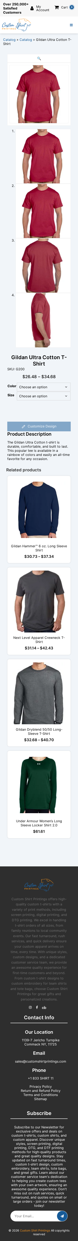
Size (10, 395)
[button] (39, 58)
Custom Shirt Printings (35, 1230)
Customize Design (41, 426)
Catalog (9, 40)
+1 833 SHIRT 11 (40, 1078)
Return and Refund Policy (41, 1091)
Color (11, 386)
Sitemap (40, 1099)
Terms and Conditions (40, 1095)
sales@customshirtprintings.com (40, 1061)
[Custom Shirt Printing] (30, 1007)
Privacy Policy (41, 1086)
